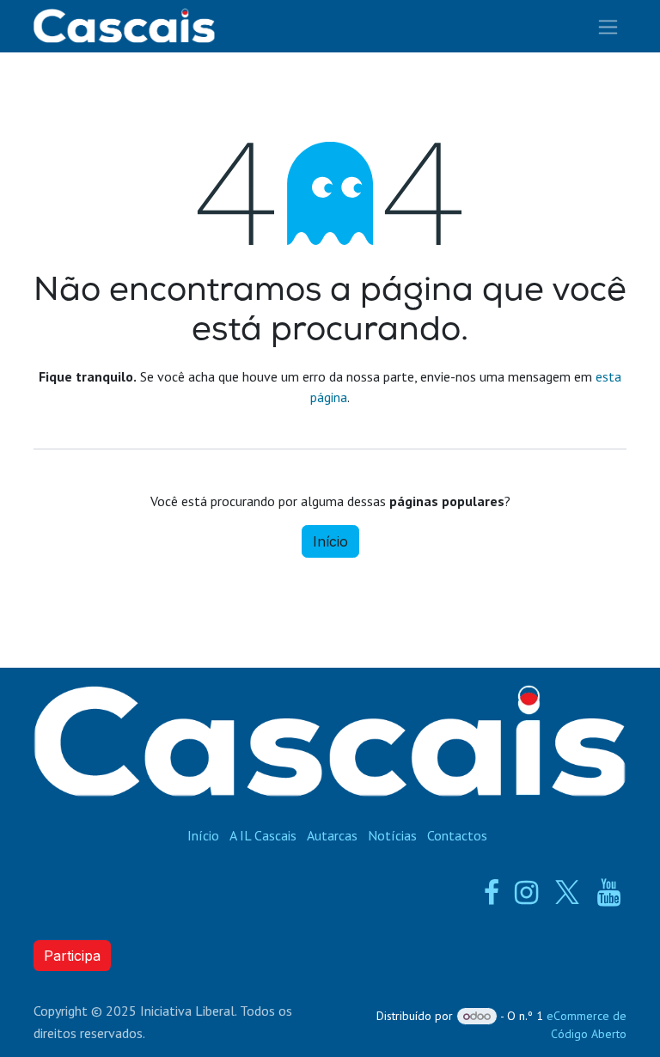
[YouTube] (609, 893)
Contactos (457, 835)
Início (330, 541)
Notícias (392, 835)
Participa (72, 955)
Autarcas (332, 835)
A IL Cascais (262, 835)
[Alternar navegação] (608, 26)
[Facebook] (491, 893)
